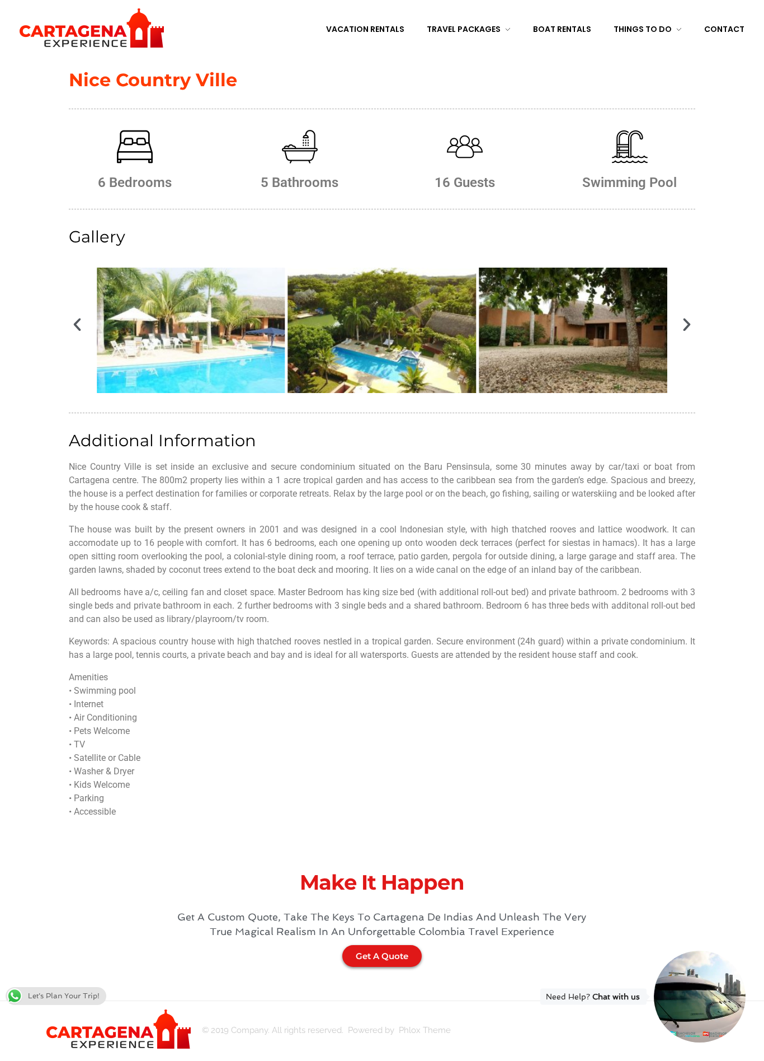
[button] (77, 324)
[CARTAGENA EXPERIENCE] (92, 28)
